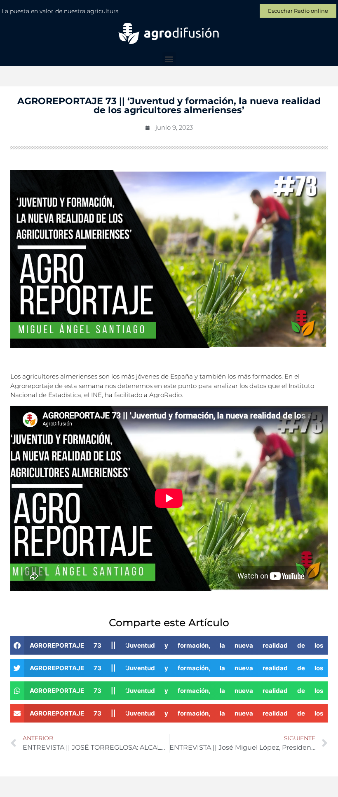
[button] (169, 59)
